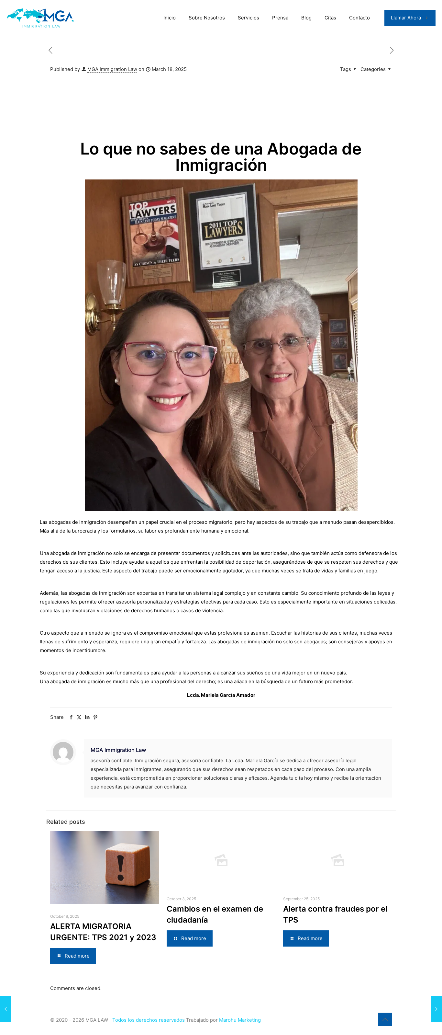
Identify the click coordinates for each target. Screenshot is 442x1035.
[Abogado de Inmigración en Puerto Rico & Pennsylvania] (41, 18)
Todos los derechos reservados (149, 1020)
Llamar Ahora (406, 18)
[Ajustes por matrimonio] (5, 1009)
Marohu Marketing (240, 1020)
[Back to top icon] (385, 1019)
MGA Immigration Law (112, 69)
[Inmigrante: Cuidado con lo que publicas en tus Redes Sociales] (436, 1009)
